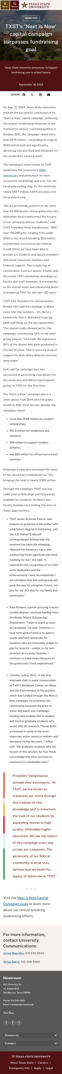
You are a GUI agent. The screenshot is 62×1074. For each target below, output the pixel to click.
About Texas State (22, 1062)
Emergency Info (19, 1068)
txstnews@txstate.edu (22, 1004)
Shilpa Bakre (11, 961)
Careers (43, 1062)
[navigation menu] (5, 5)
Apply (37, 1068)
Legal (49, 1068)
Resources (12, 1035)
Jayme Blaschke (13, 953)
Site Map (8, 1012)
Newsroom (12, 978)
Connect (10, 1043)
